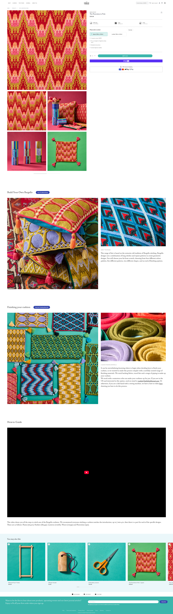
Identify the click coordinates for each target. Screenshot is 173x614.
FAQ (63, 610)
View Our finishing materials (41, 307)
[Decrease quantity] (90, 55)
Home (8, 8)
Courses (15, 3)
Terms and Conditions (71, 610)
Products (14, 8)
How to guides (90, 610)
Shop (9, 3)
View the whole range (43, 192)
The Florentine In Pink (23, 8)
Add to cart (125, 55)
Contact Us (108, 610)
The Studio (21, 3)
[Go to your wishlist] (162, 3)
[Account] (159, 3)
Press (96, 610)
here (161, 384)
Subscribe (163, 601)
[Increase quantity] (95, 55)
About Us (34, 3)
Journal (28, 3)
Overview (130, 29)
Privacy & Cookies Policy (114, 604)
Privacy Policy (81, 610)
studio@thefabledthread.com (148, 381)
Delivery (102, 610)
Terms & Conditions (104, 604)
